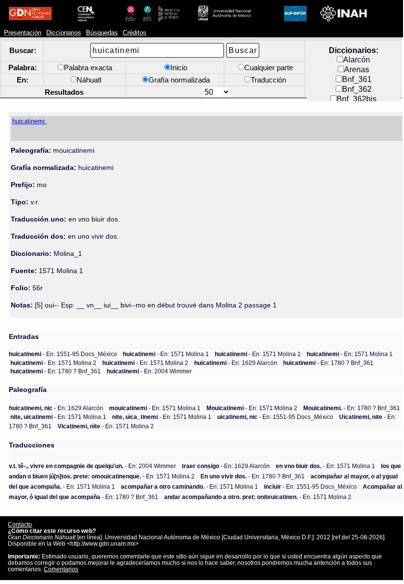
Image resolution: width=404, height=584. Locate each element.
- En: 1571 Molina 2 (53, 363)
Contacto (20, 524)
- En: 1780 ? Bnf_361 (328, 363)
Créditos (134, 32)
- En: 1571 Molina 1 (166, 354)
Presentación (22, 32)
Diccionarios (63, 32)
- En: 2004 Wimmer (149, 371)
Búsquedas (102, 32)
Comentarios (61, 569)
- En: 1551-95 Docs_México (63, 354)
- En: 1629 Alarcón (235, 363)
